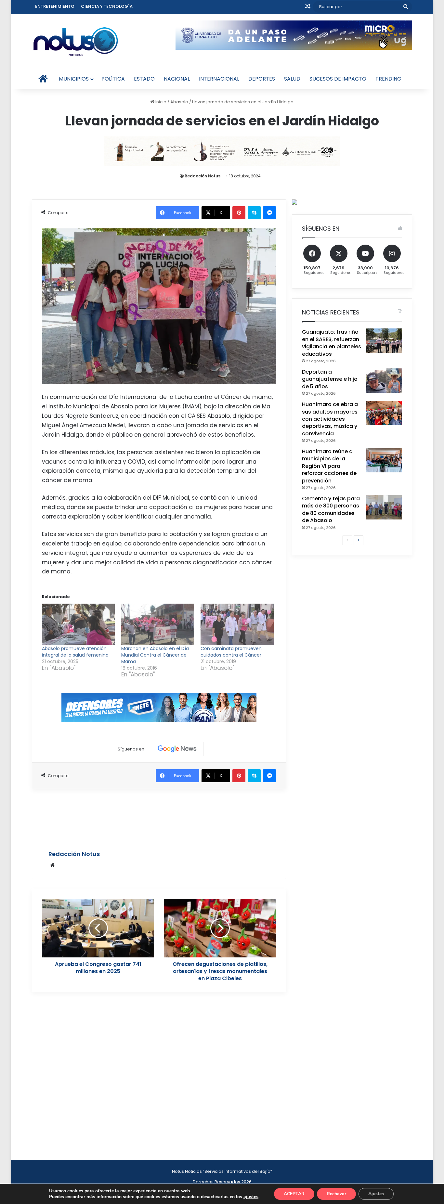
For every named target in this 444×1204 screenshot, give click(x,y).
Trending (388, 79)
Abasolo (179, 102)
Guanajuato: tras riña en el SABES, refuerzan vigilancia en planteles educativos (331, 342)
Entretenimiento (54, 6)
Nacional (177, 79)
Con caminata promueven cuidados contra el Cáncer (231, 651)
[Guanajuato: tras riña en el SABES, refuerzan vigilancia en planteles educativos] (384, 340)
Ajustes (376, 1194)
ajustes (250, 1197)
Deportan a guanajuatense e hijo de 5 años (330, 379)
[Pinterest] (238, 212)
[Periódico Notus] (76, 41)
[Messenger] (269, 212)
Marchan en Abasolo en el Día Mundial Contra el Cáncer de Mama (155, 655)
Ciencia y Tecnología (107, 6)
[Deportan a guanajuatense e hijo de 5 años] (384, 380)
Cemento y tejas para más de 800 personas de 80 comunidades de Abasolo (331, 509)
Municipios (74, 79)
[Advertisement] (159, 813)
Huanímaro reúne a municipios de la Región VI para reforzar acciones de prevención (329, 466)
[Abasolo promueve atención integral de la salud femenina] (78, 624)
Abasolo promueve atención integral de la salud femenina (75, 651)
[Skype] (254, 212)
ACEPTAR (294, 1194)
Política (113, 79)
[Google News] (177, 749)
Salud (292, 79)
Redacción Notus (202, 176)
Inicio (160, 102)
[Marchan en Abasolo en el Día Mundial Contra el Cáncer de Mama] (157, 624)
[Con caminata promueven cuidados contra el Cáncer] (237, 624)
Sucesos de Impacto (337, 79)
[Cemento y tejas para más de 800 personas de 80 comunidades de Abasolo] (384, 507)
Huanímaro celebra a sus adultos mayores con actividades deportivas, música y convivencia (330, 419)
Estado (144, 79)
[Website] (52, 865)
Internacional (219, 79)
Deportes (261, 79)
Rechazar (336, 1194)
